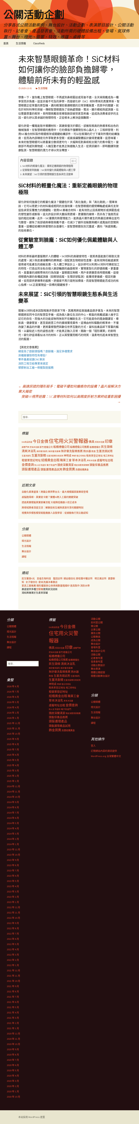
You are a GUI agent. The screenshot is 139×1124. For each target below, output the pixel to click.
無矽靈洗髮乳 (42, 451)
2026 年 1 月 (13, 717)
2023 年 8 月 (13, 865)
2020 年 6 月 (13, 1065)
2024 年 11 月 (13, 791)
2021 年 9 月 (13, 986)
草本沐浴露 (91, 460)
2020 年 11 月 (13, 1038)
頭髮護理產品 (31, 469)
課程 (24, 556)
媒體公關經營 (98, 672)
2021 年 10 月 (13, 980)
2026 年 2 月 (13, 712)
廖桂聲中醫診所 (84, 578)
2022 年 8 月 (13, 928)
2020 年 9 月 (13, 1049)
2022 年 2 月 (13, 959)
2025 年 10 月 (13, 733)
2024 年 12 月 (13, 786)
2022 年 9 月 (13, 923)
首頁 (5, 43)
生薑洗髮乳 (26, 456)
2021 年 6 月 (13, 1002)
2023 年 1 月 (13, 902)
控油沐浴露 (34, 447)
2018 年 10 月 (13, 1096)
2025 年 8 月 (13, 744)
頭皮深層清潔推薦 (81, 465)
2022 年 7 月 (13, 933)
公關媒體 (26, 535)
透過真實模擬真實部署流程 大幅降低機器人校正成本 (49, 502)
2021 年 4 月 (13, 1012)
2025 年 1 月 (13, 781)
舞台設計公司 (98, 650)
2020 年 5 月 (13, 1070)
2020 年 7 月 (13, 1059)
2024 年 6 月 (13, 817)
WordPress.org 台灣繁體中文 (106, 756)
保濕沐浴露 (99, 442)
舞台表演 (95, 668)
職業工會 (66, 460)
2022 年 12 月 (13, 907)
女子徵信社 (31, 582)
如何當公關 (97, 622)
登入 (93, 745)
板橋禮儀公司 (61, 446)
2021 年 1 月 (13, 1028)
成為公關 (95, 640)
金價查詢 (28, 465)
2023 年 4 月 (13, 886)
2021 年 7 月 (13, 996)
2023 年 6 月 (13, 875)
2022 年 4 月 (13, 949)
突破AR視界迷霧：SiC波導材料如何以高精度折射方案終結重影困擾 (71, 399)
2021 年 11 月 (13, 975)
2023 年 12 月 (13, 849)
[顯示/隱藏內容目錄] (71, 161)
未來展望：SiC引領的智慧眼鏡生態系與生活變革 (47, 174)
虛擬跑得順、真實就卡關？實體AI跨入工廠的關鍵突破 (50, 497)
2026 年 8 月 (13, 686)
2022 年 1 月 (13, 965)
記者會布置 (97, 658)
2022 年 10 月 (13, 917)
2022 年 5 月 (13, 944)
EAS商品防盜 (27, 442)
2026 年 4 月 (13, 707)
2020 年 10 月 (13, 1044)
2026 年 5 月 (13, 702)
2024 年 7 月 (13, 812)
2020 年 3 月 (13, 1080)
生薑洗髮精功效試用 (54, 456)
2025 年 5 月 (13, 760)
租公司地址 (81, 456)
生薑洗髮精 (39, 455)
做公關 (94, 625)
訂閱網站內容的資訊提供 (104, 750)
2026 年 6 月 (13, 696)
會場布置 (95, 647)
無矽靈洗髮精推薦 (72, 451)
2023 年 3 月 (13, 891)
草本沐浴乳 (79, 460)
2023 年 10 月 (13, 854)
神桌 (74, 455)
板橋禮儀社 (95, 447)
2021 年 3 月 (13, 1017)
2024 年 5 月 (13, 823)
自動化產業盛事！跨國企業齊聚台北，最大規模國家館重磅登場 (55, 491)
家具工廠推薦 (29, 585)
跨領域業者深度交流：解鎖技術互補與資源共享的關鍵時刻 (52, 507)
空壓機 (39, 589)
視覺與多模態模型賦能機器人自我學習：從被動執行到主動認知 (55, 512)
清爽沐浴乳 (29, 451)
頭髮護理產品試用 (51, 469)
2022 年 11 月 (13, 912)
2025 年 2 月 (13, 775)
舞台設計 (26, 551)
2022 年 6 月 (13, 938)
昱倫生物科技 (44, 578)
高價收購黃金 (82, 469)
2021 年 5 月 (13, 1007)
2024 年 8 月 (13, 807)
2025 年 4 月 (13, 765)
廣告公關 (95, 633)
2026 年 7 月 (13, 691)
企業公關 (95, 629)
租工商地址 (108, 455)
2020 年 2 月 (13, 1086)
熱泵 (93, 451)
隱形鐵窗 (41, 585)
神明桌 (67, 455)
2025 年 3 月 (13, 770)
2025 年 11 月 (13, 728)
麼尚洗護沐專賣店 (47, 582)
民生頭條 (107, 447)
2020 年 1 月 (13, 1091)
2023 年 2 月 (13, 896)
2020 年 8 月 (13, 1054)
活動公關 (95, 618)
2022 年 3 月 (13, 954)
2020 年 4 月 (13, 1075)
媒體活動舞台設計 (100, 675)
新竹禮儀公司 (46, 447)
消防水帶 (85, 585)
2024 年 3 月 (13, 833)
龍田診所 (58, 578)
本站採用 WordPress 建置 (31, 1117)
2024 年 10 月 (13, 796)
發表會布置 (97, 661)
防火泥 (37, 465)
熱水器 (87, 451)
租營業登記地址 (31, 460)
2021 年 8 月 (13, 991)
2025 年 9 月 (13, 739)
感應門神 (25, 447)
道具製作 (75, 585)
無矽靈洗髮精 (54, 451)
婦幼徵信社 (70, 578)
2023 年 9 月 (13, 859)
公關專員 (95, 636)
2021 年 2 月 (13, 1023)
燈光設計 (26, 540)
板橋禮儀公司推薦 (79, 446)
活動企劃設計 (98, 665)
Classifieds (39, 43)
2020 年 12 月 (13, 1033)
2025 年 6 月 (13, 754)
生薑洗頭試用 (104, 451)
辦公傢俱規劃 (53, 585)
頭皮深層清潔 (65, 464)
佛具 (91, 442)
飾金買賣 (69, 469)
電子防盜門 (52, 465)
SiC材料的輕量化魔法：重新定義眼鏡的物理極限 (47, 165)
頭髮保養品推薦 (99, 464)
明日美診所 (100, 578)
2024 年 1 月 (13, 844)
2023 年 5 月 (13, 881)
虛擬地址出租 (105, 460)
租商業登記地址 (94, 455)
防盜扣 (43, 465)
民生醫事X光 (28, 578)
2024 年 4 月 (13, 828)
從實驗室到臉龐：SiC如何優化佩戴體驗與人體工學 (48, 170)
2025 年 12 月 (13, 723)
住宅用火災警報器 (68, 441)
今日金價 (40, 441)
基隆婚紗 (65, 585)
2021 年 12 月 (13, 970)
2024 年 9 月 (13, 802)
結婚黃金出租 (50, 460)
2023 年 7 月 (13, 870)
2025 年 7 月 (13, 749)
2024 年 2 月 (13, 838)
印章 (109, 441)
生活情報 (21, 43)
